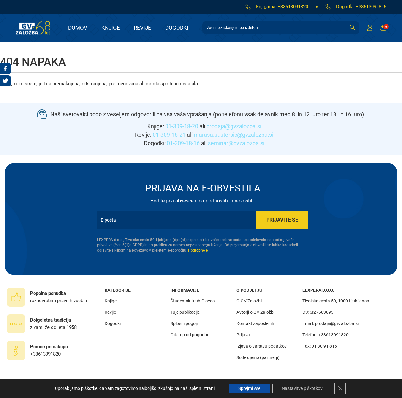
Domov (77, 28)
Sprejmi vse (249, 388)
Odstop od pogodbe (190, 334)
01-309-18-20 (181, 126)
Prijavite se (282, 220)
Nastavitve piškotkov (302, 388)
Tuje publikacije (185, 312)
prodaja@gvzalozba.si (233, 126)
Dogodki (176, 28)
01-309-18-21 (169, 134)
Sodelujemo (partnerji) (258, 357)
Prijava (243, 334)
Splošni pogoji (184, 323)
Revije (142, 28)
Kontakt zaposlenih (255, 323)
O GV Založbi (249, 300)
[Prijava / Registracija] (369, 27)
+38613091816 (371, 6)
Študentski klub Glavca (193, 300)
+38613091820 (293, 6)
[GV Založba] (37, 28)
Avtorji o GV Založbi (255, 312)
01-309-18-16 (183, 143)
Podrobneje (198, 250)
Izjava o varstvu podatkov (261, 346)
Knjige (110, 28)
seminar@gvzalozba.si (236, 143)
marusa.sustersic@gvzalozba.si (233, 134)
